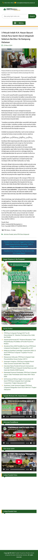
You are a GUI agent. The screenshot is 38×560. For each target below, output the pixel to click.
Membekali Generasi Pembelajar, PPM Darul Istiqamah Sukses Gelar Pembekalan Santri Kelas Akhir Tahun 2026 (20, 374)
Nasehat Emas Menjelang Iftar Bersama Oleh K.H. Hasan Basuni (19, 252)
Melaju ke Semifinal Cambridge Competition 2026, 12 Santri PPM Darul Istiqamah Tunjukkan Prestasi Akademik (20, 352)
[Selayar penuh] (34, 417)
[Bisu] (31, 417)
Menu (21, 23)
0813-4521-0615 (8, 2)
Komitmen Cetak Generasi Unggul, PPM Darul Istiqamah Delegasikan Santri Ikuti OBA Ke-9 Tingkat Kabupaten (20, 387)
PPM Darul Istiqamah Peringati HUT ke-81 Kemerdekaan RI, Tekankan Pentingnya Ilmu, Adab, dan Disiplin (19, 335)
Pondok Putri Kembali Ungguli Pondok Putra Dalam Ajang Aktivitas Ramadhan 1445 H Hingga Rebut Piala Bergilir (19, 244)
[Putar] (4, 417)
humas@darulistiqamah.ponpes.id (26, 2)
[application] (19, 409)
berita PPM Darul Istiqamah (21, 234)
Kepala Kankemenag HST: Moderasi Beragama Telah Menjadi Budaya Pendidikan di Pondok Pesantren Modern (20, 341)
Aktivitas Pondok (8, 234)
